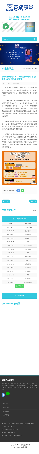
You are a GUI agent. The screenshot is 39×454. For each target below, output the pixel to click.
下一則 (34, 201)
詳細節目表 (19, 286)
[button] (3, 58)
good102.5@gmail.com (15, 435)
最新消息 (30, 68)
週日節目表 (19, 296)
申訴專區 (6, 411)
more (34, 210)
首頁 (24, 68)
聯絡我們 (6, 407)
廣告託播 (6, 415)
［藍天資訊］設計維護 (19, 447)
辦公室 (5, 404)
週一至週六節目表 (19, 219)
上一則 (6, 201)
